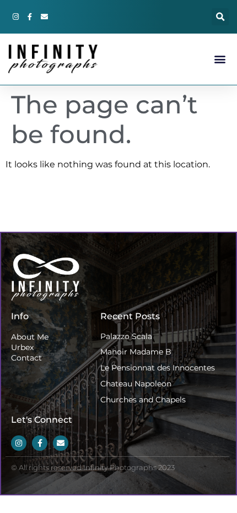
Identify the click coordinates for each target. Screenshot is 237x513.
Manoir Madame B (135, 352)
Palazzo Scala (126, 336)
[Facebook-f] (30, 17)
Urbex (22, 347)
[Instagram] (15, 17)
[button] (220, 16)
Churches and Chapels (143, 400)
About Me (30, 337)
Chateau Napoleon (135, 384)
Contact (26, 358)
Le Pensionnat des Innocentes (157, 368)
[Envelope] (44, 17)
